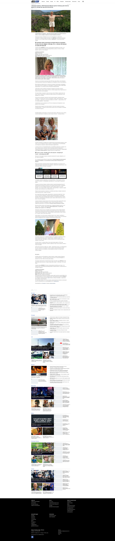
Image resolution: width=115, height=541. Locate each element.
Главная (32, 3)
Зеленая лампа (68, 1)
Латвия (47, 1)
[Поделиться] (36, 9)
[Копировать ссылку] (34, 9)
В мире (51, 1)
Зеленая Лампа (69, 4)
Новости (43, 1)
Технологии (74, 1)
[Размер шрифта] (32, 9)
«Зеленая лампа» (52, 283)
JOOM (49, 277)
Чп (54, 1)
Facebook (44, 283)
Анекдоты (62, 1)
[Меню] (83, 1)
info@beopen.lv (56, 281)
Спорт (79, 1)
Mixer (58, 1)
